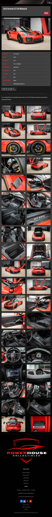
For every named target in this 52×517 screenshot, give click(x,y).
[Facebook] (21, 501)
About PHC (26, 480)
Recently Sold (26, 475)
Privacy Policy (26, 504)
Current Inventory (26, 472)
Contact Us (26, 483)
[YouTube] (30, 501)
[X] (27, 501)
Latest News (26, 478)
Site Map (26, 509)
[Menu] (49, 2)
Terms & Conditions (26, 507)
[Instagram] (24, 501)
